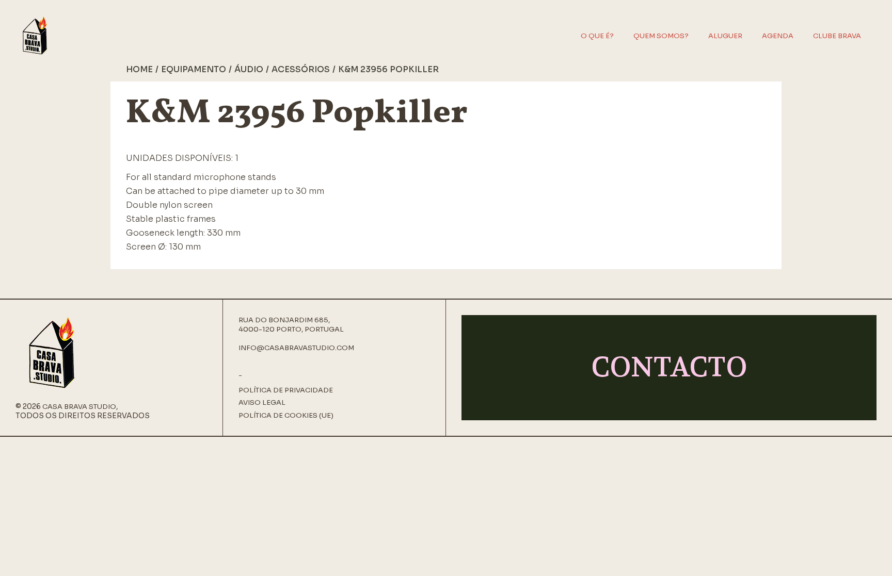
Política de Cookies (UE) (285, 416)
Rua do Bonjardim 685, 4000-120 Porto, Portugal (291, 325)
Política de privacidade (285, 390)
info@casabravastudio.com (296, 347)
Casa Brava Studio (79, 406)
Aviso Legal (261, 403)
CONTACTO (669, 367)
